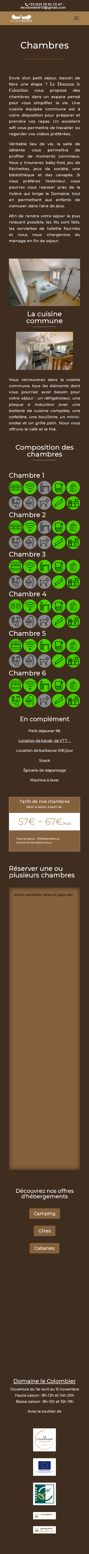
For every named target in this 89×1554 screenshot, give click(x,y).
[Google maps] (44, 1310)
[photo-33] (44, 305)
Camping (44, 1213)
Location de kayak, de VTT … (44, 741)
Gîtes (44, 1231)
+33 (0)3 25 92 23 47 (45, 4)
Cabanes (44, 1248)
